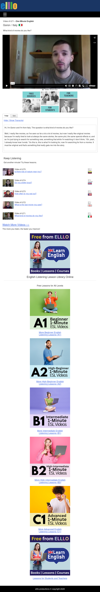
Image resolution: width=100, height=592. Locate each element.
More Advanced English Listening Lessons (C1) (50, 530)
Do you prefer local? (23, 182)
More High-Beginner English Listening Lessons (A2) (50, 382)
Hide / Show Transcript (13, 120)
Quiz (14, 116)
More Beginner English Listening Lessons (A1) (50, 333)
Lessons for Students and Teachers (50, 578)
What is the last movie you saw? (28, 204)
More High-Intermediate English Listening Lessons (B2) (50, 481)
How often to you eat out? (25, 193)
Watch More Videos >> (15, 224)
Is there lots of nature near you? (28, 171)
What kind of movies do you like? (29, 215)
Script (6, 116)
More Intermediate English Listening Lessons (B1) (50, 432)
